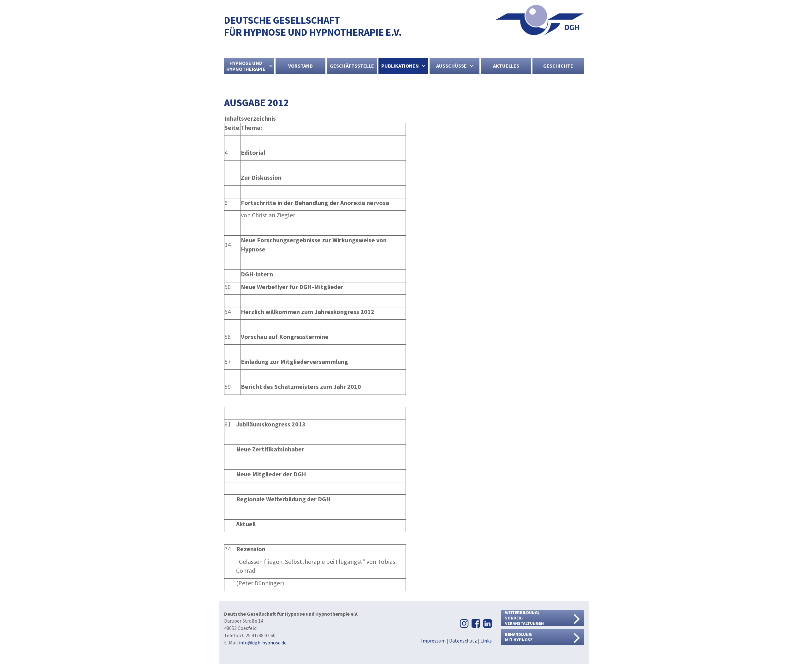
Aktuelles (506, 66)
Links (486, 640)
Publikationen (400, 66)
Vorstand (300, 66)
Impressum (433, 640)
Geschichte (558, 66)
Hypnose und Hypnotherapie (245, 66)
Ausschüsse (451, 66)
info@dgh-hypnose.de (263, 642)
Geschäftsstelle (352, 66)
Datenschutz (463, 640)
